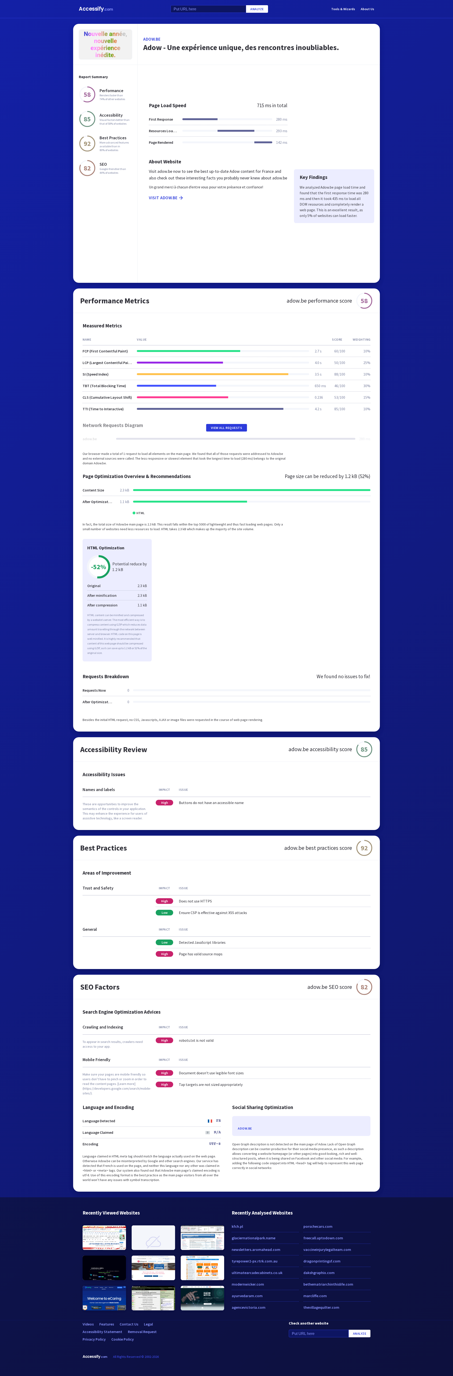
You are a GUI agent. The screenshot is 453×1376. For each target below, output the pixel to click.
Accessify (96, 9)
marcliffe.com (315, 1295)
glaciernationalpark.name (253, 1238)
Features (106, 1324)
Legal (148, 1324)
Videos (88, 1324)
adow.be (152, 39)
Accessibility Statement (102, 1331)
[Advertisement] (258, 81)
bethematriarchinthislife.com (328, 1284)
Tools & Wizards (343, 9)
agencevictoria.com (248, 1307)
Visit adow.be (163, 197)
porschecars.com (317, 1226)
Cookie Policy (122, 1339)
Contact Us (129, 1324)
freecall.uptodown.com (323, 1238)
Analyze (257, 9)
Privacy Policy (94, 1339)
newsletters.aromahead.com (256, 1249)
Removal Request (142, 1331)
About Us (367, 9)
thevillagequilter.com (321, 1307)
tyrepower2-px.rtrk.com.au (254, 1261)
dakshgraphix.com (319, 1272)
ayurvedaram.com (247, 1295)
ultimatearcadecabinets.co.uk (257, 1272)
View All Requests (226, 428)
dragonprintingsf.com (321, 1261)
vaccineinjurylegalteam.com (327, 1249)
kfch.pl (237, 1226)
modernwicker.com (248, 1284)
